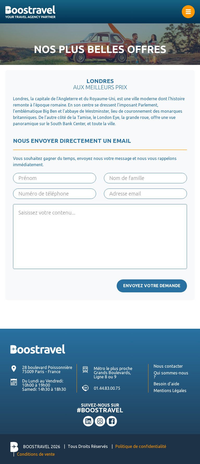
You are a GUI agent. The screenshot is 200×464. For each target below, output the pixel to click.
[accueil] (100, 11)
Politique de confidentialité (140, 446)
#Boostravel (100, 410)
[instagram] (100, 421)
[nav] (188, 11)
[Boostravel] (37, 348)
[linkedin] (88, 421)
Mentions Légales (170, 390)
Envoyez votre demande (151, 285)
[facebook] (112, 421)
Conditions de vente (36, 454)
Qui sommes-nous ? (171, 375)
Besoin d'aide (166, 383)
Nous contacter (168, 366)
